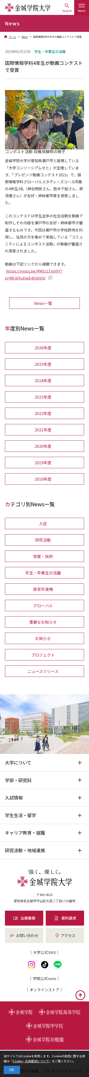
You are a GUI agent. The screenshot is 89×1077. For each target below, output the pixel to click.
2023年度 (43, 397)
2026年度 (43, 348)
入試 (43, 523)
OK (11, 1070)
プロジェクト (43, 655)
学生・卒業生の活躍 (43, 573)
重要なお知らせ (43, 622)
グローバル (43, 606)
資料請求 (68, 918)
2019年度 (43, 463)
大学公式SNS (44, 952)
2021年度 (43, 430)
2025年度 (43, 364)
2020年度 (43, 446)
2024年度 (43, 380)
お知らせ (43, 638)
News (25, 37)
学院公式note (44, 978)
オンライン (44, 989)
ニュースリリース (43, 671)
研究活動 (43, 540)
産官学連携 (43, 589)
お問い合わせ (27, 935)
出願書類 (28, 918)
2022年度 (43, 413)
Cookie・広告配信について (31, 1061)
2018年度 (43, 479)
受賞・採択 (43, 556)
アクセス (68, 935)
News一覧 (43, 303)
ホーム (12, 37)
